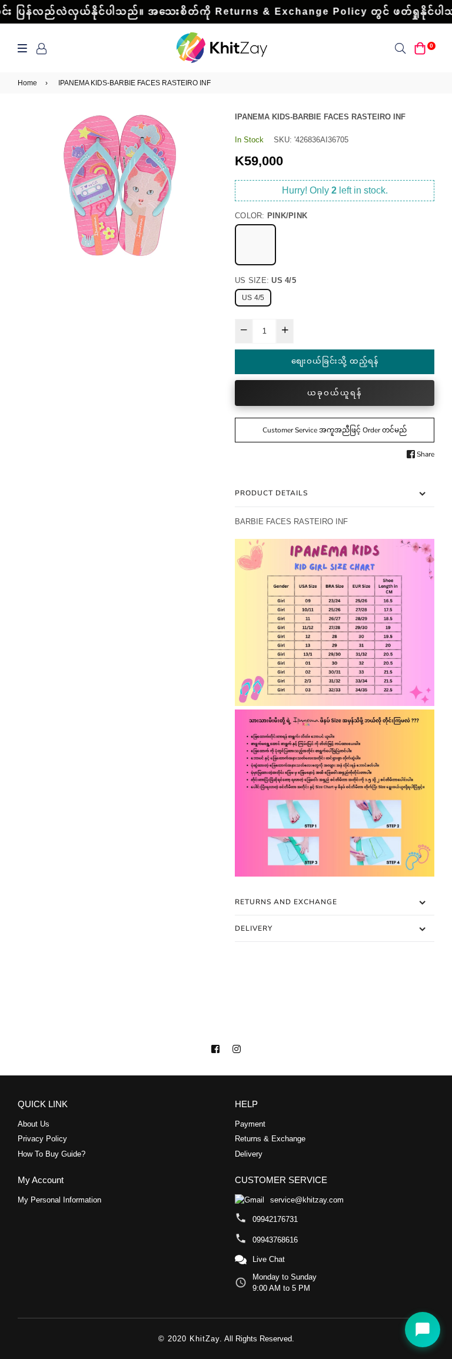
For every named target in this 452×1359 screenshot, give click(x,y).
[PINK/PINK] (255, 244)
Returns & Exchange (270, 1138)
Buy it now (334, 393)
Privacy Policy (42, 1138)
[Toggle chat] (422, 1329)
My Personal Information (59, 1199)
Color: (271, 215)
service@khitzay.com (307, 1199)
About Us (33, 1124)
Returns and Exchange (286, 902)
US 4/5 (253, 298)
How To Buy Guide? (51, 1154)
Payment (250, 1124)
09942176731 (275, 1219)
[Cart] (420, 48)
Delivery (253, 928)
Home (27, 83)
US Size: (265, 280)
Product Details (271, 493)
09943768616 (275, 1239)
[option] (117, 186)
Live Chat (268, 1259)
